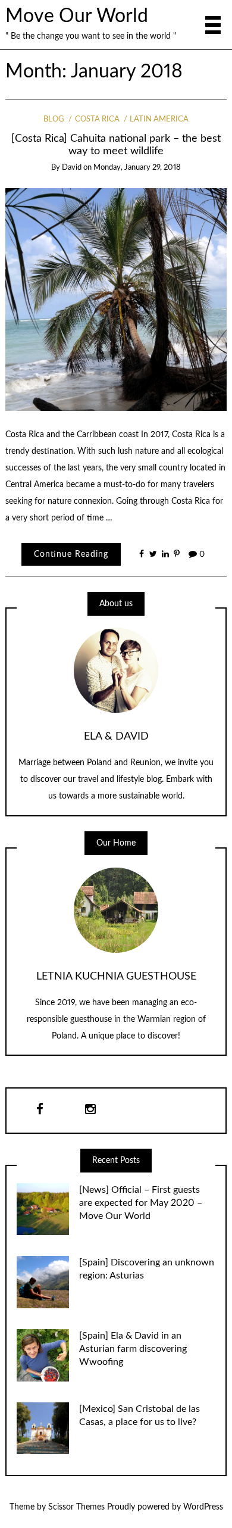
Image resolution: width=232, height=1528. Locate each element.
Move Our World (76, 16)
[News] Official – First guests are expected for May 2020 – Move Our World (140, 1203)
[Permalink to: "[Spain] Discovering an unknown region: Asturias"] (43, 1282)
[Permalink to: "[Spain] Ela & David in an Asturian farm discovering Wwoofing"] (43, 1355)
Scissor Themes (76, 1507)
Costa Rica (97, 119)
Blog (53, 119)
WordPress (203, 1507)
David (71, 167)
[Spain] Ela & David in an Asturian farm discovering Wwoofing (133, 1349)
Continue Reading (71, 554)
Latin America (159, 119)
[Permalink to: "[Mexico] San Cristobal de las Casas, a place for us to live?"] (43, 1428)
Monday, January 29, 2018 (137, 167)
